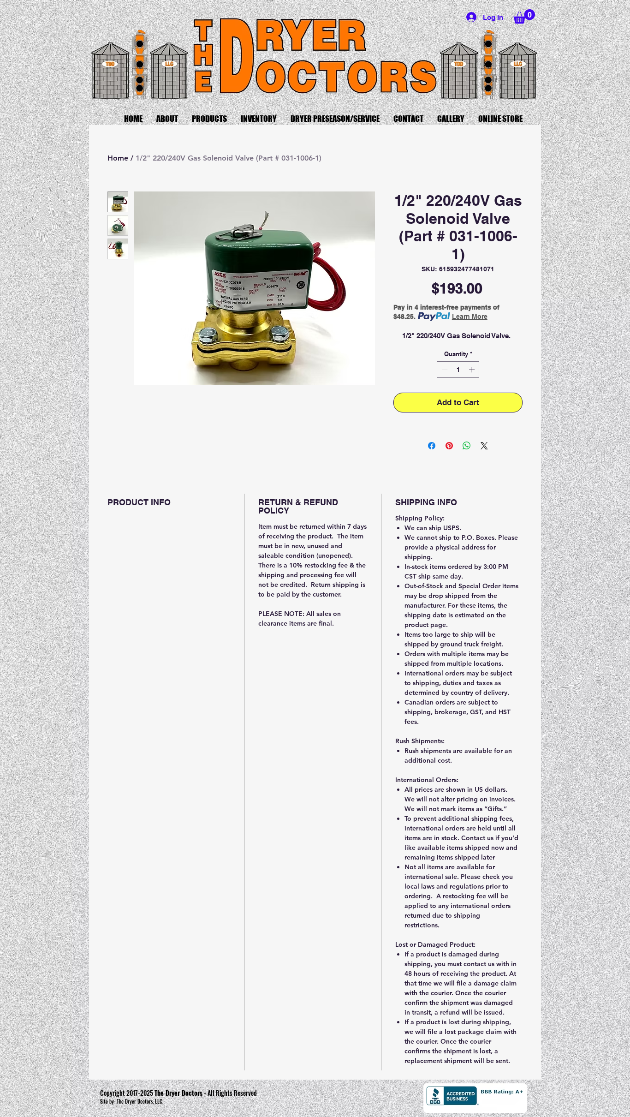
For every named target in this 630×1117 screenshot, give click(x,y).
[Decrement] (443, 369)
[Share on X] (484, 445)
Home (117, 158)
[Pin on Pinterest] (449, 445)
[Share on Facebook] (431, 445)
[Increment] (472, 369)
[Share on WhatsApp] (466, 445)
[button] (524, 16)
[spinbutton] (458, 369)
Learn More (469, 316)
